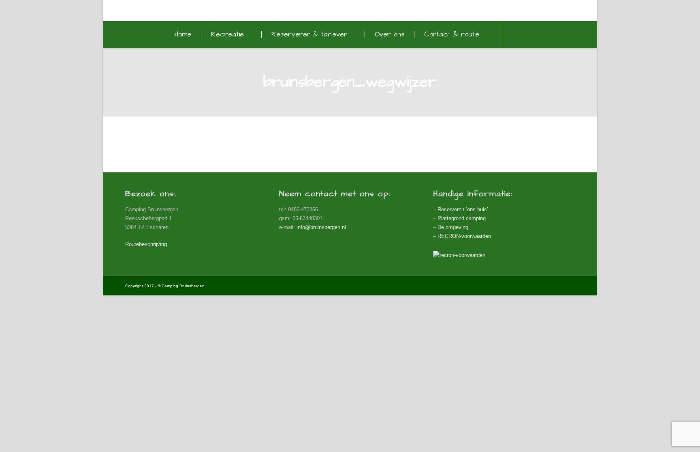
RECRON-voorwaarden (464, 236)
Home (182, 34)
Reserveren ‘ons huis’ (463, 209)
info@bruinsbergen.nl (321, 227)
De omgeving (453, 227)
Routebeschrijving (146, 244)
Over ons (389, 34)
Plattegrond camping (462, 218)
